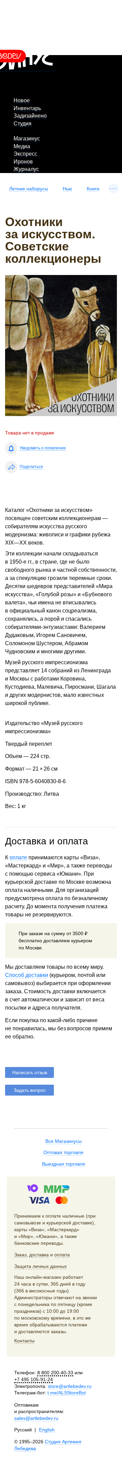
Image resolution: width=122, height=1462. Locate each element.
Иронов (23, 162)
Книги (93, 188)
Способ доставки (26, 975)
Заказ (20, 1254)
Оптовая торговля (63, 1152)
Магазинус (27, 138)
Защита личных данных (40, 1266)
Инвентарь (27, 108)
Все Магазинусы (63, 1141)
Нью (67, 188)
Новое (22, 100)
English (47, 1429)
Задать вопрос (30, 1090)
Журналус (26, 169)
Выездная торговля (63, 1164)
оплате (18, 857)
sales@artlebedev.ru (36, 1418)
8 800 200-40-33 (55, 1372)
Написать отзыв (29, 1072)
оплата (62, 1254)
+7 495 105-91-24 (33, 1379)
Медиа (22, 146)
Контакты (24, 1340)
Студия (23, 123)
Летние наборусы (28, 188)
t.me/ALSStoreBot (66, 1392)
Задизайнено (30, 116)
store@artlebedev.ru (70, 1386)
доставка (39, 1254)
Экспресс (25, 154)
